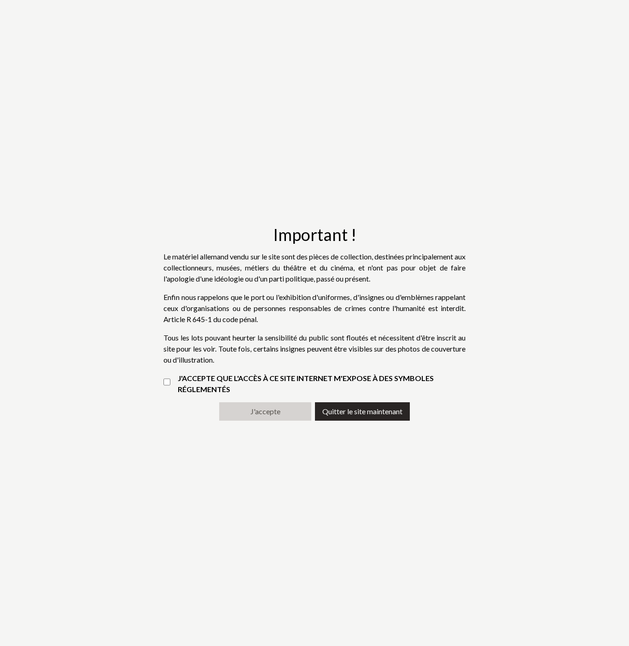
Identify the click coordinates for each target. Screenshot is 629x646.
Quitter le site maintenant (362, 411)
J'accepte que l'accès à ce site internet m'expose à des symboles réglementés (306, 383)
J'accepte (265, 411)
